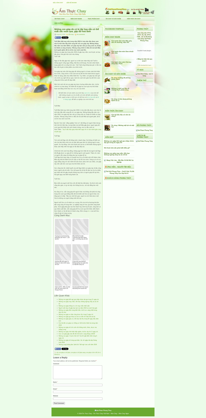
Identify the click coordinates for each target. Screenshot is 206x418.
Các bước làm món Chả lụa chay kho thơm (121, 62)
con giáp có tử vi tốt (91, 352)
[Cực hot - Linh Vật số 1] (144, 76)
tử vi (89, 211)
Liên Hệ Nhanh (71, 2)
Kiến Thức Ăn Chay (133, 19)
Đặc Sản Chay (58, 2)
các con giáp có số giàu (63, 352)
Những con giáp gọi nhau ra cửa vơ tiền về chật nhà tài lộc (77, 316)
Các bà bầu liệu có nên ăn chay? (120, 115)
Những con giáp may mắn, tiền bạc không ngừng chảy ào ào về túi (117, 154)
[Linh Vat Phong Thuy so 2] (144, 85)
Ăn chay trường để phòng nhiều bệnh (120, 78)
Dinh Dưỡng (59, 23)
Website (55, 396)
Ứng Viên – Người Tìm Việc (119, 167)
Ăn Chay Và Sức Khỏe (113, 19)
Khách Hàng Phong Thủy (119, 178)
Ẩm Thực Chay (60, 19)
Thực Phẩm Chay (94, 19)
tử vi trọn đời (91, 97)
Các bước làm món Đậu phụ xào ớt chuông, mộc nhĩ (121, 41)
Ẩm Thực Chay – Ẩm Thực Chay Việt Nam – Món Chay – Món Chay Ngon (105, 413)
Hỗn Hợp (71, 34)
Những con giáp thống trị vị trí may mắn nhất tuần (74, 306)
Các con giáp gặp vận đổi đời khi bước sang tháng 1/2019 (77, 334)
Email (55, 389)
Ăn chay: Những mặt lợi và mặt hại (122, 126)
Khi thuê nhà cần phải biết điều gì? (117, 148)
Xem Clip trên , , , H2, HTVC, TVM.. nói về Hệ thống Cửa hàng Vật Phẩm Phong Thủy (144, 36)
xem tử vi (87, 93)
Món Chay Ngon (76, 19)
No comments (81, 34)
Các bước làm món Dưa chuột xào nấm (122, 52)
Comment (56, 364)
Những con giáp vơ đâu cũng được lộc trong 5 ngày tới (76, 314)
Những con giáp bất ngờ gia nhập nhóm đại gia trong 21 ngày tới (79, 299)
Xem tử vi (57, 354)
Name (55, 382)
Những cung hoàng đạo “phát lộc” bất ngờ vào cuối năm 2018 (78, 344)
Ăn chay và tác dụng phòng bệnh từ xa (121, 99)
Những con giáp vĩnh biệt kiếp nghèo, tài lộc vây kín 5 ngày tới (78, 331)
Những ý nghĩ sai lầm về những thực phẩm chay (120, 89)
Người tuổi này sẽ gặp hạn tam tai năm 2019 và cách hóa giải (78, 308)
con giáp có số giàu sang (78, 352)
